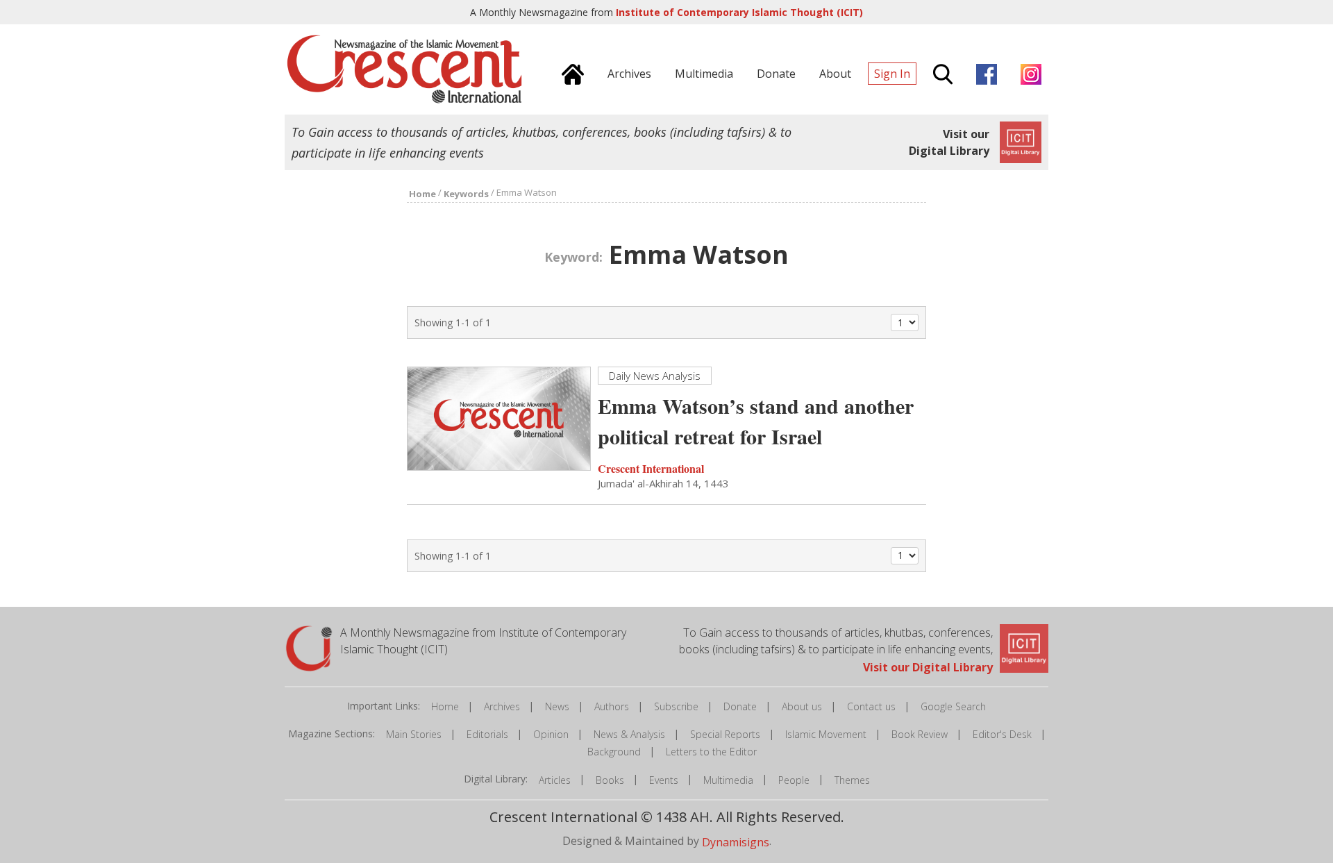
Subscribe (676, 706)
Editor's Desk (1002, 734)
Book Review (919, 734)
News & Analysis (629, 734)
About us (802, 706)
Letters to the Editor (711, 751)
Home (445, 706)
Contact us (871, 706)
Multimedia (728, 780)
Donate (740, 706)
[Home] (569, 72)
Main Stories (414, 734)
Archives (502, 706)
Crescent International (651, 468)
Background (614, 751)
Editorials (487, 734)
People (794, 780)
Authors (611, 706)
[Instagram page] (1027, 72)
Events (663, 780)
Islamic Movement (825, 734)
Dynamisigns (735, 841)
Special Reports (725, 734)
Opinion (551, 734)
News (557, 706)
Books (610, 780)
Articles (555, 780)
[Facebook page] (983, 72)
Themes (852, 780)
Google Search (953, 706)
